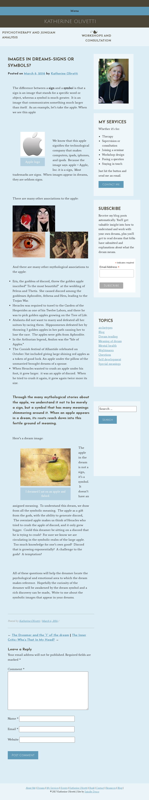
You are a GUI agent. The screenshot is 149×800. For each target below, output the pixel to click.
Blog (102, 332)
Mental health (108, 345)
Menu (74, 11)
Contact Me (111, 184)
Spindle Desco (92, 791)
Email (13, 729)
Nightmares (106, 350)
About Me (30, 788)
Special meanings (110, 364)
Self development (110, 359)
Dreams (41, 788)
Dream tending (108, 336)
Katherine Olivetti (64, 73)
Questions (105, 354)
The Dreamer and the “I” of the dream (40, 635)
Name (13, 718)
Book (91, 788)
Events (64, 788)
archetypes (106, 327)
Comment (16, 669)
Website (13, 739)
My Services (53, 788)
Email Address (109, 267)
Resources (111, 788)
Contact (100, 788)
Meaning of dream (110, 341)
